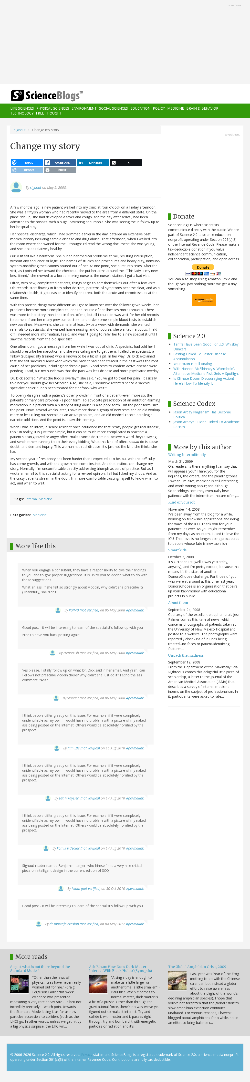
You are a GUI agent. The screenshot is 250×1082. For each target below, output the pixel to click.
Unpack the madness (186, 655)
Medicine (175, 108)
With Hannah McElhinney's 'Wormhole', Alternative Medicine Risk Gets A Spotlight (206, 371)
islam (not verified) (86, 888)
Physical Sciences (52, 108)
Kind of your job (182, 502)
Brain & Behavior (202, 108)
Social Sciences (113, 108)
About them (178, 602)
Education (140, 108)
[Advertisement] (125, 42)
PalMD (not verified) (84, 610)
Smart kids (177, 550)
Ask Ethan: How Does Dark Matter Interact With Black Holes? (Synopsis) (120, 969)
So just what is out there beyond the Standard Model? (40, 969)
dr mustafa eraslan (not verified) (74, 924)
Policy (159, 108)
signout (20, 129)
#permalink (135, 610)
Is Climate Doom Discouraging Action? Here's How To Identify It (203, 381)
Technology (21, 113)
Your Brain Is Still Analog (192, 363)
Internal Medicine (39, 499)
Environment (84, 108)
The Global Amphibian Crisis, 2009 (197, 967)
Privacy (86, 1054)
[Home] (48, 96)
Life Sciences (22, 108)
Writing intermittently (187, 454)
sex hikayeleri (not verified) (79, 798)
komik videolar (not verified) (78, 848)
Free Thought (49, 113)
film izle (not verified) (84, 748)
